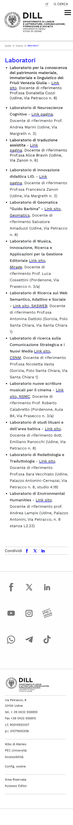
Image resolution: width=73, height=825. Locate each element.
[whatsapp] (11, 643)
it (46, 4)
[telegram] (29, 643)
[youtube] (11, 617)
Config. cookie (15, 766)
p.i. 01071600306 (17, 731)
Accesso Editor (16, 786)
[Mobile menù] (67, 12)
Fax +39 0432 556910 (20, 718)
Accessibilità (14, 757)
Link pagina (42, 114)
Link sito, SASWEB (30, 306)
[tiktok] (47, 643)
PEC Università (16, 750)
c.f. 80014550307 (17, 725)
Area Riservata (15, 779)
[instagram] (29, 617)
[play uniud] (47, 617)
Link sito (53, 428)
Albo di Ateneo (15, 744)
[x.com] (29, 591)
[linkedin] (47, 591)
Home (8, 45)
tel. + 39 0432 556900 (21, 712)
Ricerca (19, 45)
